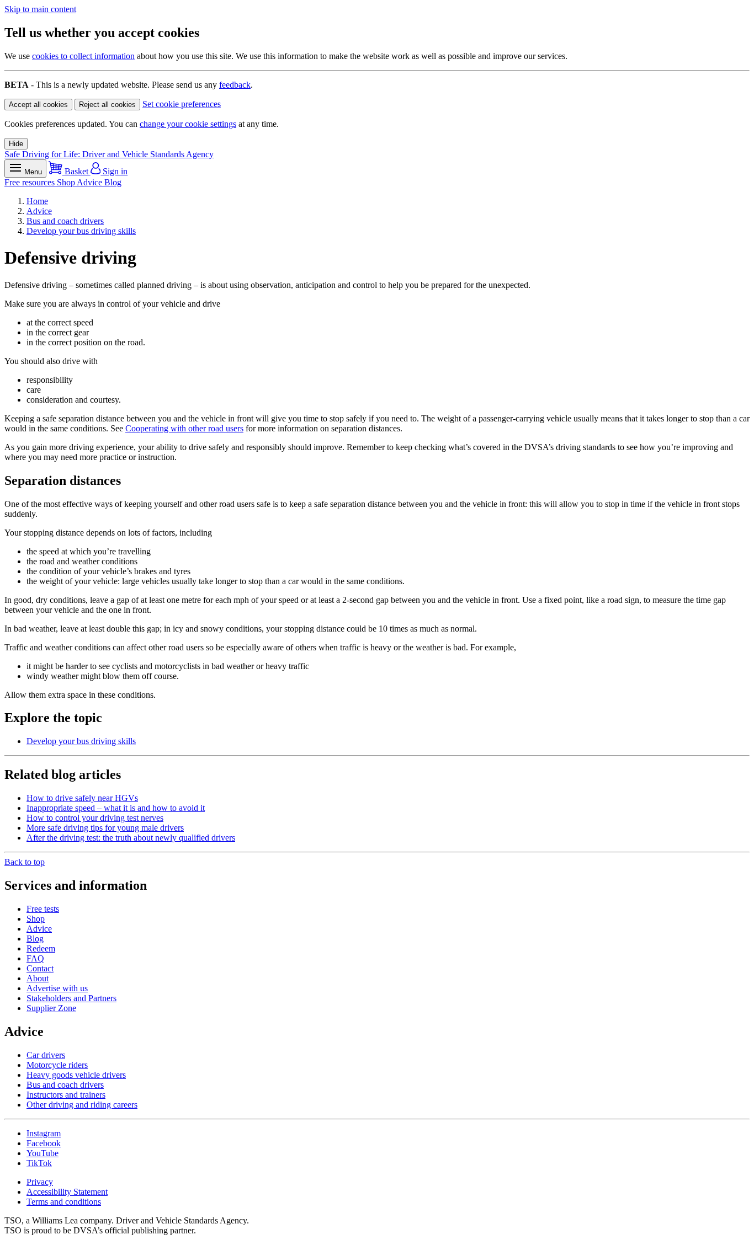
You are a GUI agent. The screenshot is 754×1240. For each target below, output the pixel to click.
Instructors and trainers (65, 1094)
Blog (112, 182)
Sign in (114, 171)
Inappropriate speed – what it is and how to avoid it (115, 808)
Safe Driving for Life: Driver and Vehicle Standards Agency (109, 154)
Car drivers (45, 1055)
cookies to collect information (83, 56)
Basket (76, 171)
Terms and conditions (63, 1201)
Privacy (39, 1181)
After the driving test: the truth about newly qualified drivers (130, 837)
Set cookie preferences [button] (181, 104)
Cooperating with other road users (184, 428)
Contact (40, 968)
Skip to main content (40, 9)
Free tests (42, 908)
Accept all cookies (38, 104)
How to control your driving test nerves (94, 817)
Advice (90, 182)
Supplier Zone (51, 1008)
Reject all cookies (107, 104)
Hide (16, 144)
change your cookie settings (188, 124)
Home (37, 201)
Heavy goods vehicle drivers (76, 1074)
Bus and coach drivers (65, 221)
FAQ (35, 958)
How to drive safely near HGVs (82, 798)
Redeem (40, 948)
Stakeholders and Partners (71, 998)
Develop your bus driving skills (81, 231)
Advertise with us (57, 988)
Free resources (30, 182)
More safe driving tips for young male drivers (105, 827)
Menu (32, 172)
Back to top (24, 862)
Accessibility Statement (67, 1191)
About (37, 978)
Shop (67, 182)
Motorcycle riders (57, 1065)
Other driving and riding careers (81, 1104)
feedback (235, 84)
